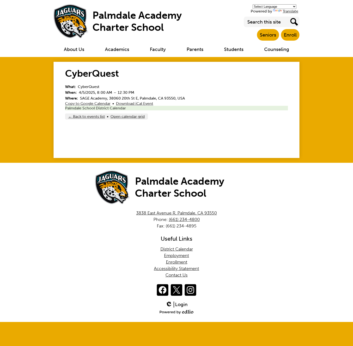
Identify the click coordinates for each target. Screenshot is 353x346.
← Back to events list (86, 116)
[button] (74, 49)
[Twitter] (176, 290)
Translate (290, 11)
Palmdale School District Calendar (95, 108)
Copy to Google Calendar (87, 103)
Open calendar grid (127, 116)
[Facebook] (162, 290)
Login (178, 305)
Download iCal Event (134, 103)
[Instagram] (190, 290)
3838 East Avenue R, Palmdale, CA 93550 (176, 213)
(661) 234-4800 (184, 219)
